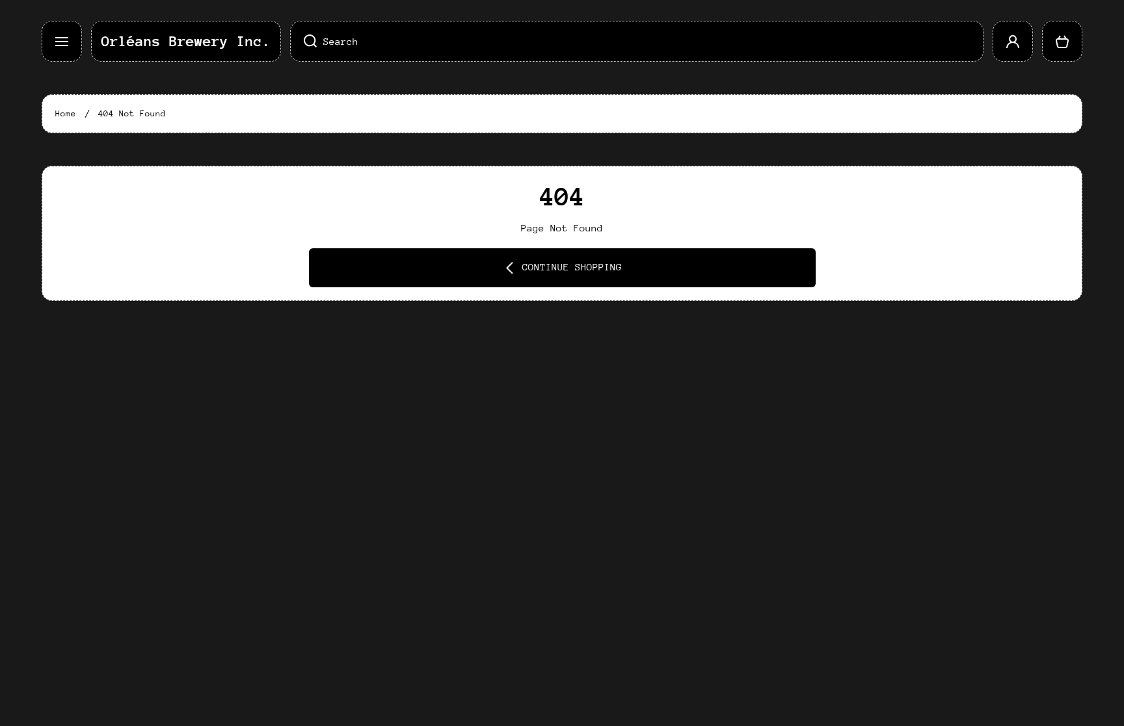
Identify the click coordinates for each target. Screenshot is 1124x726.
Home (65, 113)
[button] (1062, 41)
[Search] (303, 41)
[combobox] (636, 41)
